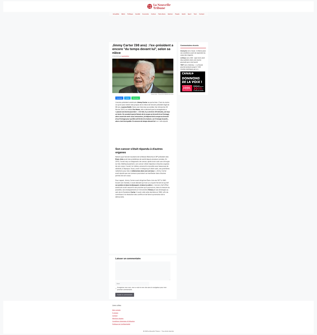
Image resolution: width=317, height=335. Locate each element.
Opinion (170, 14)
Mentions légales (117, 318)
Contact (201, 14)
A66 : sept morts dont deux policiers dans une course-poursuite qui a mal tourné (192, 60)
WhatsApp (136, 98)
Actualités (116, 14)
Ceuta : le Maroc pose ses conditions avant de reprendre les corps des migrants (193, 53)
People (177, 14)
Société (137, 14)
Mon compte (116, 310)
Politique (130, 14)
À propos (115, 313)
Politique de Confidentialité (121, 324)
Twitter (127, 98)
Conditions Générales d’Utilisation (123, 321)
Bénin (123, 14)
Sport (189, 14)
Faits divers (161, 14)
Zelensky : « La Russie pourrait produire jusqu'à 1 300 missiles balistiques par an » (191, 67)
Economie (145, 14)
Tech (195, 14)
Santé (183, 14)
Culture (153, 14)
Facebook (119, 98)
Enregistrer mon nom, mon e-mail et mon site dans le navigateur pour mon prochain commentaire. (142, 288)
